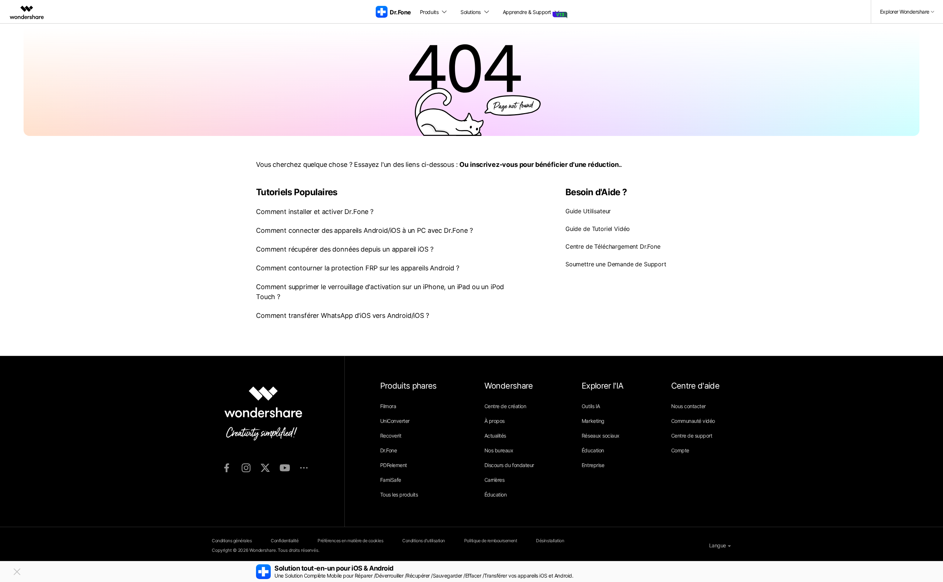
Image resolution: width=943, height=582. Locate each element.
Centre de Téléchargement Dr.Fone (612, 246)
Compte (680, 450)
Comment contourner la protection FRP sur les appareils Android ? (357, 268)
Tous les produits (399, 494)
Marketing (593, 421)
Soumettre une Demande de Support (615, 264)
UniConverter (395, 421)
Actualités (495, 435)
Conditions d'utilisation (423, 540)
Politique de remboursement (490, 540)
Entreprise (593, 465)
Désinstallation (550, 540)
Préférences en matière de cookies (350, 540)
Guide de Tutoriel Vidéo (597, 228)
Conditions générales (232, 540)
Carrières (494, 480)
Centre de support (691, 435)
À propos (494, 421)
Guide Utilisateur (588, 211)
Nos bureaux (498, 450)
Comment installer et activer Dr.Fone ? (315, 211)
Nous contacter (688, 406)
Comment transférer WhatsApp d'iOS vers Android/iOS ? (342, 315)
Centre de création (505, 406)
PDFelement (393, 465)
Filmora (388, 406)
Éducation (495, 494)
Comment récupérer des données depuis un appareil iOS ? (344, 249)
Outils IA (591, 406)
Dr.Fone (388, 450)
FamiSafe (390, 480)
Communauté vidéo (693, 421)
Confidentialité (284, 540)
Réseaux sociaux (601, 435)
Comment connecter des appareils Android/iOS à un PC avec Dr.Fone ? (364, 230)
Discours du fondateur (509, 465)
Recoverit (391, 435)
